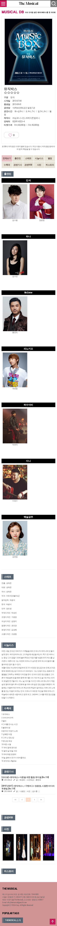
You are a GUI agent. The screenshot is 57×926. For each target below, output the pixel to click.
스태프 (28, 158)
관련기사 (18, 165)
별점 (50, 158)
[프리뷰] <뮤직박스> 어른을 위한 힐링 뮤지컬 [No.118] (25, 777)
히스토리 (50, 165)
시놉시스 (39, 158)
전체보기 (7, 158)
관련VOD (28, 165)
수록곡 (7, 165)
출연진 (18, 158)
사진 (39, 165)
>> (41, 800)
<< (15, 800)
